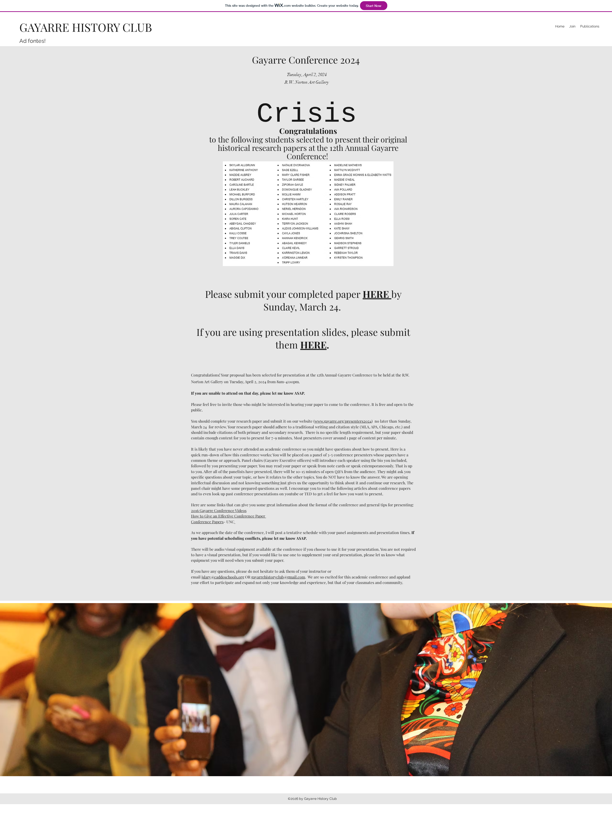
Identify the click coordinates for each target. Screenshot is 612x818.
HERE (313, 344)
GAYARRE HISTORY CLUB (85, 27)
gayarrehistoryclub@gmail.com (278, 576)
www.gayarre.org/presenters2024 (343, 421)
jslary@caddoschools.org (223, 576)
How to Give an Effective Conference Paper (228, 515)
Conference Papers (207, 521)
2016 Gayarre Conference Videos (218, 510)
